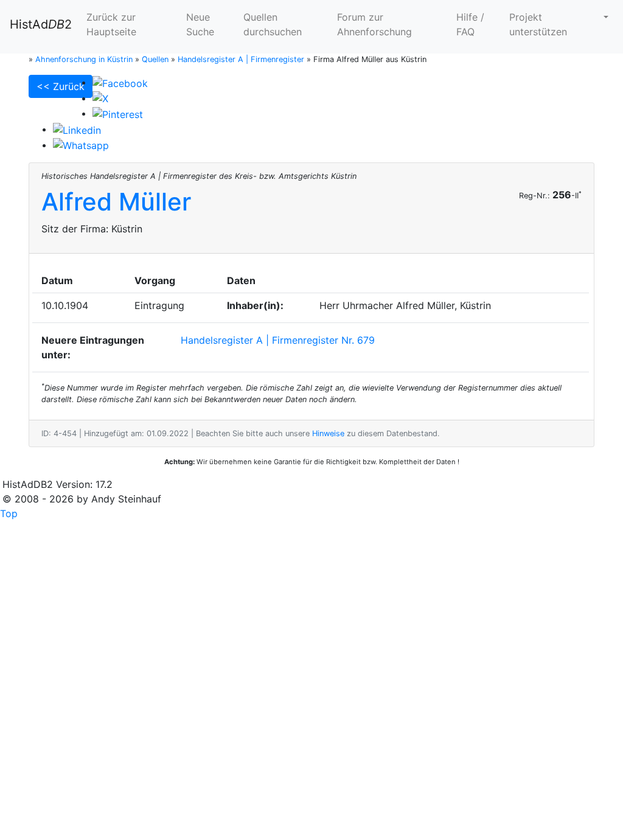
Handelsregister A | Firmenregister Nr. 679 (278, 340)
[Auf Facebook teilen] (120, 82)
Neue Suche (200, 24)
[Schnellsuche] (604, 17)
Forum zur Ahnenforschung (374, 24)
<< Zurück (61, 86)
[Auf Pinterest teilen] (117, 113)
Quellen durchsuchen (272, 24)
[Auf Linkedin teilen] (77, 129)
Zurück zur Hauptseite (111, 24)
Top (9, 513)
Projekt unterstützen (538, 24)
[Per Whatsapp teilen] (81, 145)
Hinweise (328, 433)
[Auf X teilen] (100, 98)
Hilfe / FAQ (470, 24)
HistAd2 (41, 24)
